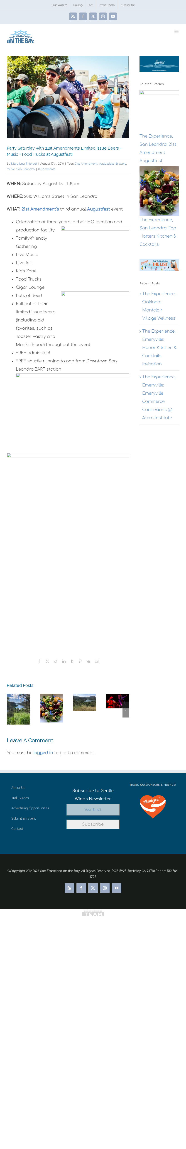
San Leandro (25, 169)
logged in (43, 752)
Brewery (120, 163)
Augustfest (106, 163)
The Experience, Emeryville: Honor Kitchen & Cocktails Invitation (159, 347)
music (11, 169)
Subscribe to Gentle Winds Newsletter (93, 794)
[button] (10, 709)
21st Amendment (86, 163)
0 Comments (46, 169)
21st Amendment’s (39, 209)
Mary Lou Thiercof (24, 163)
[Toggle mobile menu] (176, 31)
